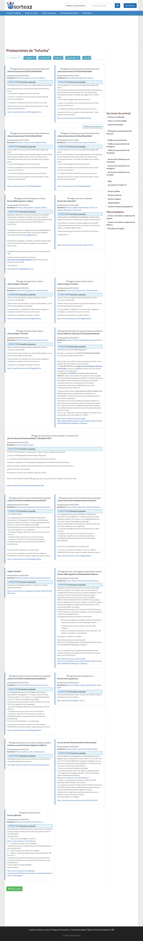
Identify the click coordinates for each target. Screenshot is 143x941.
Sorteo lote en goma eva (67, 678)
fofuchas (69, 207)
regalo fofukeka (14, 571)
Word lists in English (116, 228)
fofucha (18, 78)
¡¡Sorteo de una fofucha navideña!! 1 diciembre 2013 (29, 438)
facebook (41, 78)
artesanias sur (68, 210)
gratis (28, 78)
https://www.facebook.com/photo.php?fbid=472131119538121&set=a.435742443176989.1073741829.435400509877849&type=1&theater (79, 661)
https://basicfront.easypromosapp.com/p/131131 (75, 245)
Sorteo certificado (14, 13)
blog (99, 685)
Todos (57, 58)
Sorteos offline (114, 191)
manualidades (83, 340)
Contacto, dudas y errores (39, 930)
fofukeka (25, 578)
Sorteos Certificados (116, 117)
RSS (112, 930)
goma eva (31, 290)
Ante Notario (72, 58)
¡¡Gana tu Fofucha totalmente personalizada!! (26, 500)
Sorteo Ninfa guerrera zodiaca (20, 201)
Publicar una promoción (75, 5)
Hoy (86, 58)
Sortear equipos (114, 199)
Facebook (44, 58)
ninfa (25, 207)
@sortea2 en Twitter (116, 185)
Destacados (13, 58)
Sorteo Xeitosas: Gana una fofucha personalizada (78, 333)
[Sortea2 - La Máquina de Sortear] (19, 5)
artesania (81, 749)
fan (33, 822)
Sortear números (115, 195)
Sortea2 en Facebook (101, 930)
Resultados (87, 13)
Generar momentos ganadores (120, 206)
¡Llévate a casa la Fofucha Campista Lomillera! (26, 745)
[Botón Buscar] (117, 5)
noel (23, 78)
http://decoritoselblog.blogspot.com (20, 269)
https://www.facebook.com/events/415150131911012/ (77, 800)
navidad (79, 78)
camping (36, 752)
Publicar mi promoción (93, 126)
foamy (45, 685)
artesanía (87, 581)
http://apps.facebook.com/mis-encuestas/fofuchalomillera (28, 765)
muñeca (24, 752)
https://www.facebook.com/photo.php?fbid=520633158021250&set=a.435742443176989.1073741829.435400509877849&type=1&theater (79, 420)
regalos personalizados (81, 207)
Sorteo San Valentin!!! (66, 201)
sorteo (68, 581)
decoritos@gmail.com (29, 235)
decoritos (19, 207)
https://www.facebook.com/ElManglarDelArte (24, 112)
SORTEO (72, 373)
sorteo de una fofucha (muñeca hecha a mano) (76, 742)
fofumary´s (39, 822)
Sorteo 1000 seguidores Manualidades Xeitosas (77, 574)
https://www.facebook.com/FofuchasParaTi (73, 778)
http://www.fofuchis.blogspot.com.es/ (71, 700)
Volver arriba (15, 889)
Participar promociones (69, 13)
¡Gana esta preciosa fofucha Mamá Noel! (24, 71)
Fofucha (18, 445)
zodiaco (44, 207)
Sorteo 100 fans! (14, 815)
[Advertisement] (23, 32)
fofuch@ (25, 685)
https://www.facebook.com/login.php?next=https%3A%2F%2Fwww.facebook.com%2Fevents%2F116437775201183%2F (30, 873)
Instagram (29, 58)
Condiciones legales (78, 930)
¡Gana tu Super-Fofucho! (17, 284)
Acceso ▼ (130, 5)
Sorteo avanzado (49, 13)
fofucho (18, 290)
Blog (110, 181)
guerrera (30, 207)
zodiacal (37, 207)
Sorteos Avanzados (115, 124)
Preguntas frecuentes (60, 930)
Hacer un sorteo (31, 13)
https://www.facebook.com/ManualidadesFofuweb (25, 485)
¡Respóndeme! (114, 203)
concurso (33, 78)
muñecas (32, 578)
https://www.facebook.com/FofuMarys (21, 841)
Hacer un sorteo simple (117, 121)
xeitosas (69, 340)
